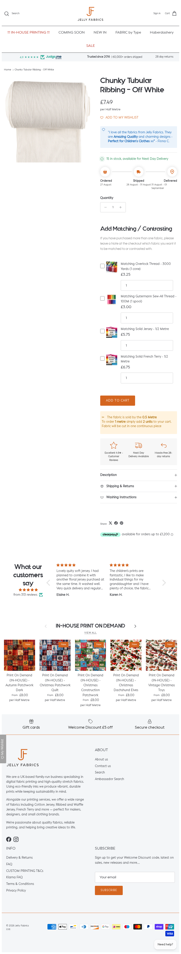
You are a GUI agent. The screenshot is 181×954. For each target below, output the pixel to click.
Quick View (111, 270)
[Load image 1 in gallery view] (47, 119)
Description (108, 475)
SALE (90, 46)
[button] (119, 117)
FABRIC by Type (128, 32)
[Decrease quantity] (104, 207)
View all (90, 633)
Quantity (106, 198)
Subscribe (109, 890)
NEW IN (100, 32)
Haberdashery (161, 32)
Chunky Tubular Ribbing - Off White (34, 70)
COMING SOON (71, 32)
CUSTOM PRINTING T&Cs (24, 871)
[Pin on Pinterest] (121, 523)
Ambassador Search (109, 779)
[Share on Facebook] (116, 523)
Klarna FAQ (14, 877)
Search (100, 772)
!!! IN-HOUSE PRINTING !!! (29, 32)
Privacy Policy (16, 890)
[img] (28, 589)
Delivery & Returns (19, 858)
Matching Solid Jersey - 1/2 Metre (145, 329)
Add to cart (117, 400)
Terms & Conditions (20, 884)
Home (7, 70)
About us (101, 759)
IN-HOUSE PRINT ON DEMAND (90, 626)
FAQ (9, 864)
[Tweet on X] (110, 523)
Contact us (103, 766)
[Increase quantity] (122, 207)
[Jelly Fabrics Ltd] (90, 13)
